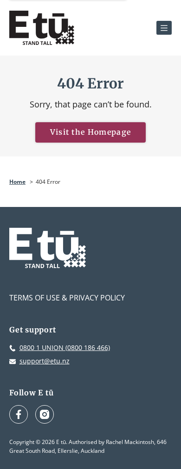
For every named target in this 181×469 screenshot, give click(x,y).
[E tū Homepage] (41, 28)
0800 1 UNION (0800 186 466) (64, 347)
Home (17, 182)
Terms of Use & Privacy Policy (67, 298)
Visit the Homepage (90, 132)
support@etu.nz (44, 360)
